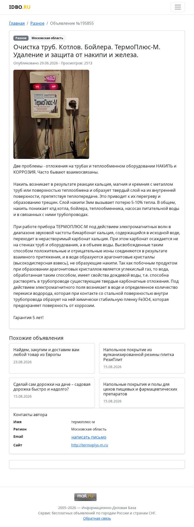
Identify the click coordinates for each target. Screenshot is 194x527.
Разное (37, 23)
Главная (17, 23)
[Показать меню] (178, 7)
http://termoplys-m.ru (89, 445)
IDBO (20, 7)
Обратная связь (97, 518)
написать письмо (88, 437)
